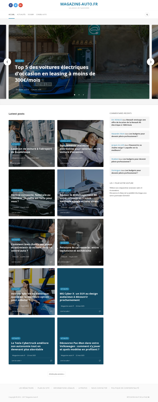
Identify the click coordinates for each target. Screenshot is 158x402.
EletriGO (126, 195)
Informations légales (64, 388)
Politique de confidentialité (125, 388)
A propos (83, 388)
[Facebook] (11, 5)
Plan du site (43, 388)
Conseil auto (41, 14)
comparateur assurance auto (129, 188)
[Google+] (21, 5)
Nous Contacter (99, 388)
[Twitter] (16, 5)
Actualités (21, 14)
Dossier (31, 14)
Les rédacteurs (26, 388)
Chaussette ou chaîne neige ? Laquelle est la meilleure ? (126, 147)
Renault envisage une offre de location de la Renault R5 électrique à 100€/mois (128, 122)
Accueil (12, 14)
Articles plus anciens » (56, 374)
